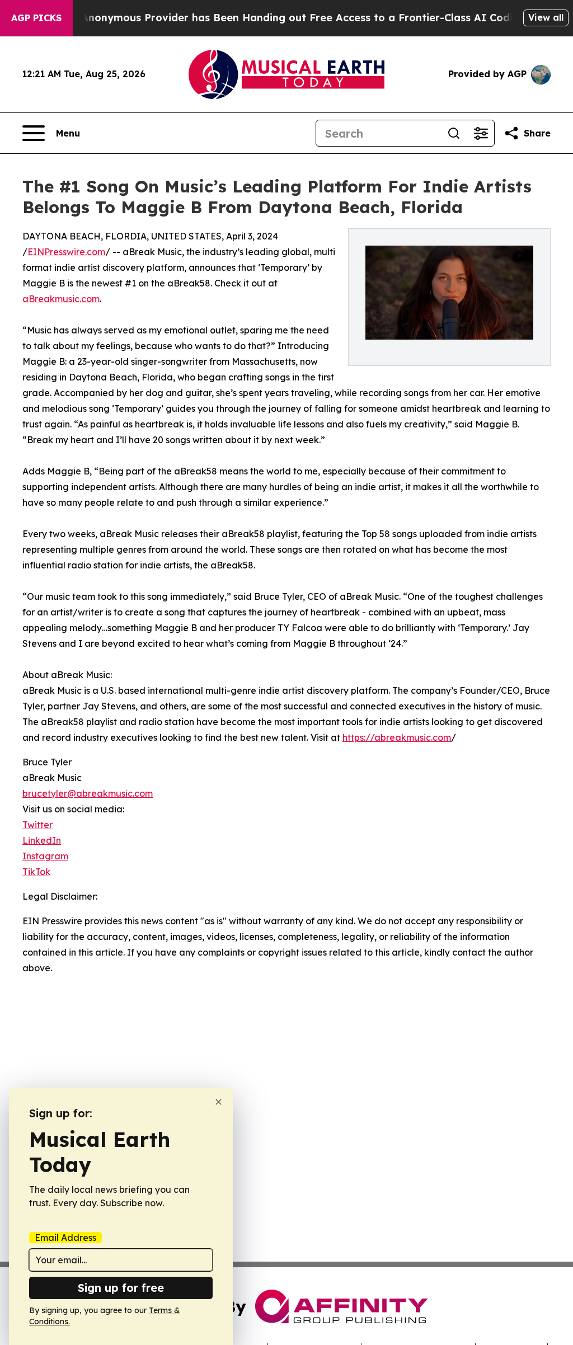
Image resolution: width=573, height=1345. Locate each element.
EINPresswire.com (66, 251)
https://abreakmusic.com (396, 737)
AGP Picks (36, 17)
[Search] (453, 133)
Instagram (45, 856)
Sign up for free (121, 1288)
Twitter (37, 824)
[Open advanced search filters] (480, 133)
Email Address (65, 1237)
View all (545, 17)
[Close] (218, 1102)
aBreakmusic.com (61, 298)
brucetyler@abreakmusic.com (87, 793)
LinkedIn (41, 840)
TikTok (36, 871)
